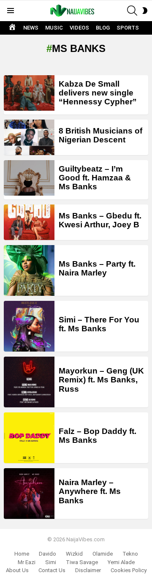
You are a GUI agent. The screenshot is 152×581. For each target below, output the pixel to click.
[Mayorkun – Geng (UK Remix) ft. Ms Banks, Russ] (29, 382)
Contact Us (51, 570)
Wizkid (74, 554)
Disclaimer (88, 570)
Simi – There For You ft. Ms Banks (99, 324)
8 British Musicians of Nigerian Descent (100, 135)
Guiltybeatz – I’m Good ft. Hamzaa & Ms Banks (95, 177)
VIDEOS (79, 28)
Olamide (102, 554)
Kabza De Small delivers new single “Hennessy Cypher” (98, 92)
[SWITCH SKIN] (144, 10)
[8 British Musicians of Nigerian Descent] (29, 137)
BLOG (103, 28)
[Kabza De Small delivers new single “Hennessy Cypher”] (29, 93)
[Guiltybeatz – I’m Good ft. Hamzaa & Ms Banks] (29, 178)
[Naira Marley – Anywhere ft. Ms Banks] (29, 493)
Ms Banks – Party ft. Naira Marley (97, 268)
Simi (50, 562)
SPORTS (128, 28)
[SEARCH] (132, 10)
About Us (17, 570)
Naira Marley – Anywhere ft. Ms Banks (90, 491)
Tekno (130, 554)
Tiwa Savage (82, 562)
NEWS (30, 28)
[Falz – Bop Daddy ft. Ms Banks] (29, 437)
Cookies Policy (129, 570)
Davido (47, 554)
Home (21, 554)
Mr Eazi (26, 562)
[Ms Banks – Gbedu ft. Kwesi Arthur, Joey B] (29, 222)
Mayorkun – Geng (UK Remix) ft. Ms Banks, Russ (101, 379)
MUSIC (54, 28)
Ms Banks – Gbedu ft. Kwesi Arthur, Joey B (100, 220)
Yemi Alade (121, 562)
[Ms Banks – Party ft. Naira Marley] (29, 270)
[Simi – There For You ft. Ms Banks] (29, 326)
